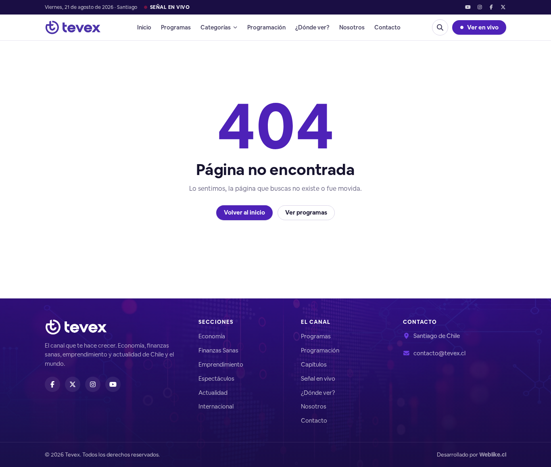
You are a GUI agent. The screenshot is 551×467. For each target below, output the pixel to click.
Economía (211, 336)
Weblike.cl (492, 454)
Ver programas (306, 212)
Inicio (144, 27)
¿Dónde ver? (312, 27)
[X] (503, 7)
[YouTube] (468, 7)
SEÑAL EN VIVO (170, 7)
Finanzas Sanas (218, 350)
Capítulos (314, 364)
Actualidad (212, 392)
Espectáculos (216, 378)
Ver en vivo (483, 27)
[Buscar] (440, 27)
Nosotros (352, 27)
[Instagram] (479, 7)
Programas (176, 27)
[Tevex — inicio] (73, 27)
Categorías (215, 27)
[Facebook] (491, 7)
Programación (266, 27)
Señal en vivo (318, 378)
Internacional (216, 406)
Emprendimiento (220, 364)
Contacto (387, 27)
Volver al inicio (244, 212)
